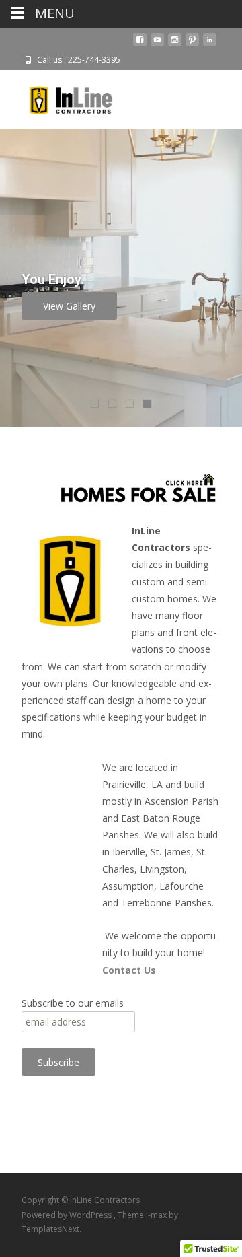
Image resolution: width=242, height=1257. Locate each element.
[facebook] (140, 44)
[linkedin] (209, 44)
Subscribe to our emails (73, 1003)
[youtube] (157, 44)
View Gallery (69, 305)
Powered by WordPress (68, 1215)
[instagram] (175, 44)
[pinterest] (192, 44)
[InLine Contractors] (60, 97)
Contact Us (129, 970)
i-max (157, 1215)
